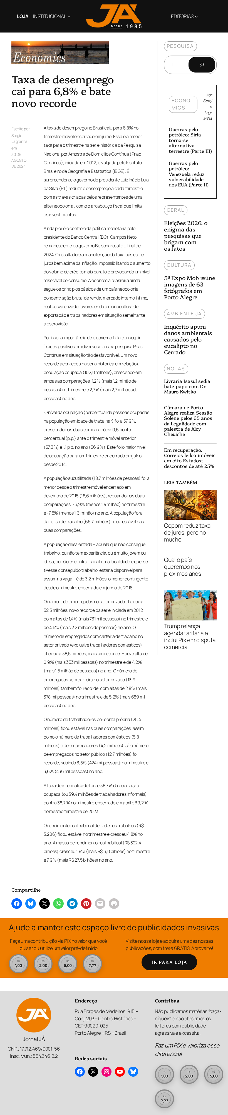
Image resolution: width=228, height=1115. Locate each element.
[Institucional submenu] (69, 16)
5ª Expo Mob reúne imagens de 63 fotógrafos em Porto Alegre (189, 287)
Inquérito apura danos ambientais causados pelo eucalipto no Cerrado (188, 339)
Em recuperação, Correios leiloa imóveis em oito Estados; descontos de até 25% (189, 457)
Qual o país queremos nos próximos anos (182, 566)
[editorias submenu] (196, 16)
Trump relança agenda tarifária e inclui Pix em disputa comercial (189, 636)
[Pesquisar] (202, 65)
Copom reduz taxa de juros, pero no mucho (187, 532)
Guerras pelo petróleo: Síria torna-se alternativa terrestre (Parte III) (190, 139)
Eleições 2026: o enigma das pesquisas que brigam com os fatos (185, 235)
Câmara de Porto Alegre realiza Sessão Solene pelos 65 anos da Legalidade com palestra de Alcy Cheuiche (188, 421)
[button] (18, 963)
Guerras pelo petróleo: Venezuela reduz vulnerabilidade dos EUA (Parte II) (189, 173)
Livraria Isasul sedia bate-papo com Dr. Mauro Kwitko (187, 386)
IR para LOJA (169, 962)
